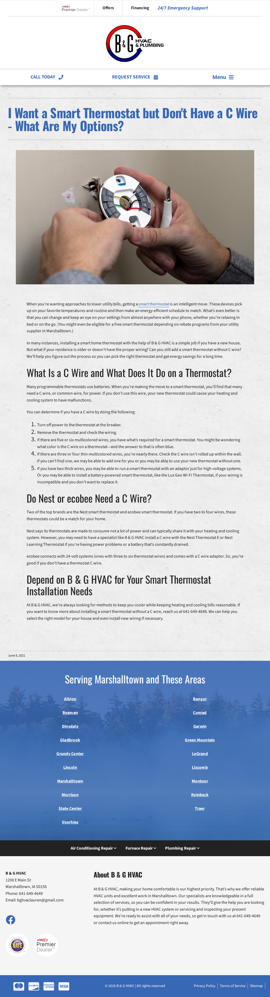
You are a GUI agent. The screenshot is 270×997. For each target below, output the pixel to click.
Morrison (70, 795)
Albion (70, 699)
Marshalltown (70, 781)
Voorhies (70, 822)
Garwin (199, 726)
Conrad (199, 713)
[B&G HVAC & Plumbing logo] (135, 21)
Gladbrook (70, 740)
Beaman (70, 713)
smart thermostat (153, 304)
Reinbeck (200, 795)
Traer (200, 808)
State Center (70, 808)
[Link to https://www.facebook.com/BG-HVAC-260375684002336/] (10, 919)
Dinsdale (70, 726)
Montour (200, 781)
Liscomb (200, 767)
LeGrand (200, 754)
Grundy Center (70, 754)
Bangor (200, 699)
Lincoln (70, 767)
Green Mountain (200, 740)
